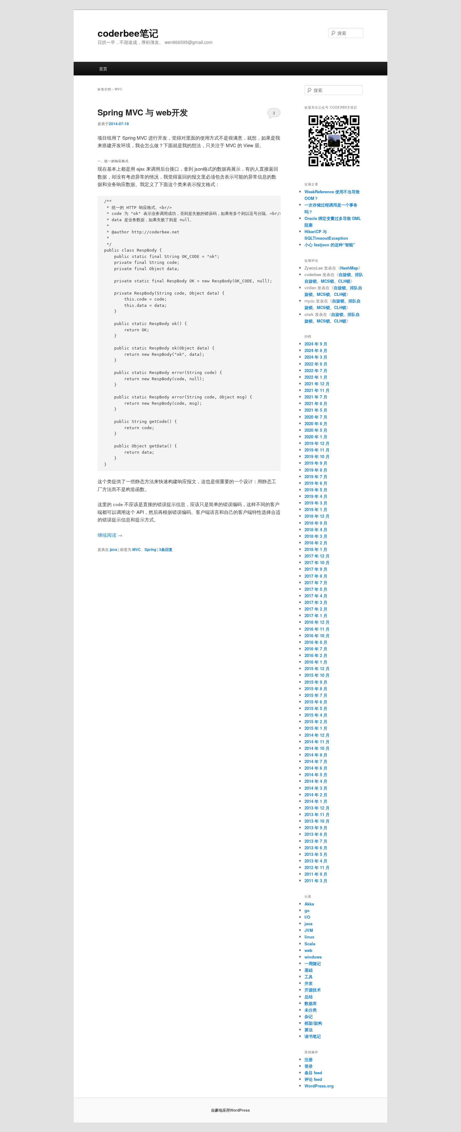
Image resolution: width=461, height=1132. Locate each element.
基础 (309, 970)
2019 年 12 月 (317, 443)
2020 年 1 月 (316, 437)
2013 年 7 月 (316, 841)
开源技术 (313, 990)
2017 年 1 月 (316, 615)
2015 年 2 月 (316, 721)
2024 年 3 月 (316, 357)
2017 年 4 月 (316, 596)
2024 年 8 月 (316, 350)
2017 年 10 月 (317, 562)
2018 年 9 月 (316, 523)
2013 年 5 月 (316, 854)
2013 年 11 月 (317, 814)
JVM (309, 930)
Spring (150, 549)
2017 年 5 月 (316, 589)
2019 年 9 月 (316, 463)
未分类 (311, 1010)
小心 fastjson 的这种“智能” (330, 245)
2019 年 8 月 (316, 470)
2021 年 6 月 (316, 403)
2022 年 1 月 (316, 377)
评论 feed (313, 1079)
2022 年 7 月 (316, 370)
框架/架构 (313, 1023)
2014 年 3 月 (316, 788)
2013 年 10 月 (317, 821)
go (307, 910)
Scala (310, 944)
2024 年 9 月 (316, 344)
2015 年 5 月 (316, 708)
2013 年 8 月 (316, 834)
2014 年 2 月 (316, 795)
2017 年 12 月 (317, 556)
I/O (307, 917)
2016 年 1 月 (316, 662)
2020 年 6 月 (316, 423)
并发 (309, 983)
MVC (136, 549)
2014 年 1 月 (316, 801)
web (308, 950)
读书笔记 (313, 1036)
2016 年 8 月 (316, 642)
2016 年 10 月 (317, 635)
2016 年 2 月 (316, 655)
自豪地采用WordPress (230, 1110)
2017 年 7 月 (316, 582)
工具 (309, 977)
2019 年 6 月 (316, 483)
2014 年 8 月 (316, 755)
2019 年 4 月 (316, 496)
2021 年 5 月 (316, 410)
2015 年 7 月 (316, 695)
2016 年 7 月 (316, 649)
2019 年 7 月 (316, 476)
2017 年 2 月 (316, 609)
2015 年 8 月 (316, 688)
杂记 (309, 1016)
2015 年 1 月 (316, 728)
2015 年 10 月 (317, 675)
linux (309, 937)
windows (313, 957)
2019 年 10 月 (317, 456)
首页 (103, 69)
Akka (309, 904)
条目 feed (313, 1073)
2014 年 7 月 (316, 761)
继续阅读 (110, 534)
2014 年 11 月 (317, 742)
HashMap (349, 268)
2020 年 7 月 (316, 417)
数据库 (311, 1003)
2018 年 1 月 (316, 549)
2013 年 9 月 (316, 827)
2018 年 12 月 (317, 516)
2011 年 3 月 (316, 881)
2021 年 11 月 (317, 390)
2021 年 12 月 (317, 384)
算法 (309, 1030)
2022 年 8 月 (316, 364)
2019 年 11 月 (317, 450)
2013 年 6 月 (316, 848)
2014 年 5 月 (316, 774)
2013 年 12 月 (317, 808)
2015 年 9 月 (316, 682)
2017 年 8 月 (316, 576)
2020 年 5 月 (316, 430)
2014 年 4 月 (316, 781)
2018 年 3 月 (316, 536)
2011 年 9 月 (316, 874)
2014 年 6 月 (316, 768)
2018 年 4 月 (316, 529)
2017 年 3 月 (316, 602)
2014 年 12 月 (317, 735)
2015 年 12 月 (317, 668)
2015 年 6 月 (316, 702)
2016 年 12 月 (317, 622)
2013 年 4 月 (316, 861)
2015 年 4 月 (316, 715)
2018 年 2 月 (316, 543)
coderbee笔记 (128, 33)
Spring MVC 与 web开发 (143, 112)
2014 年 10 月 (317, 748)
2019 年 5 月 (316, 490)
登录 (309, 1066)
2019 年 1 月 (316, 509)
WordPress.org (319, 1086)
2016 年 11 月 (317, 629)
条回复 (165, 549)
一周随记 (313, 963)
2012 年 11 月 (317, 867)
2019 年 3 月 (316, 503)
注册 (309, 1059)
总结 (309, 997)
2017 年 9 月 (316, 569)
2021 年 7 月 (316, 397)
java (113, 549)
